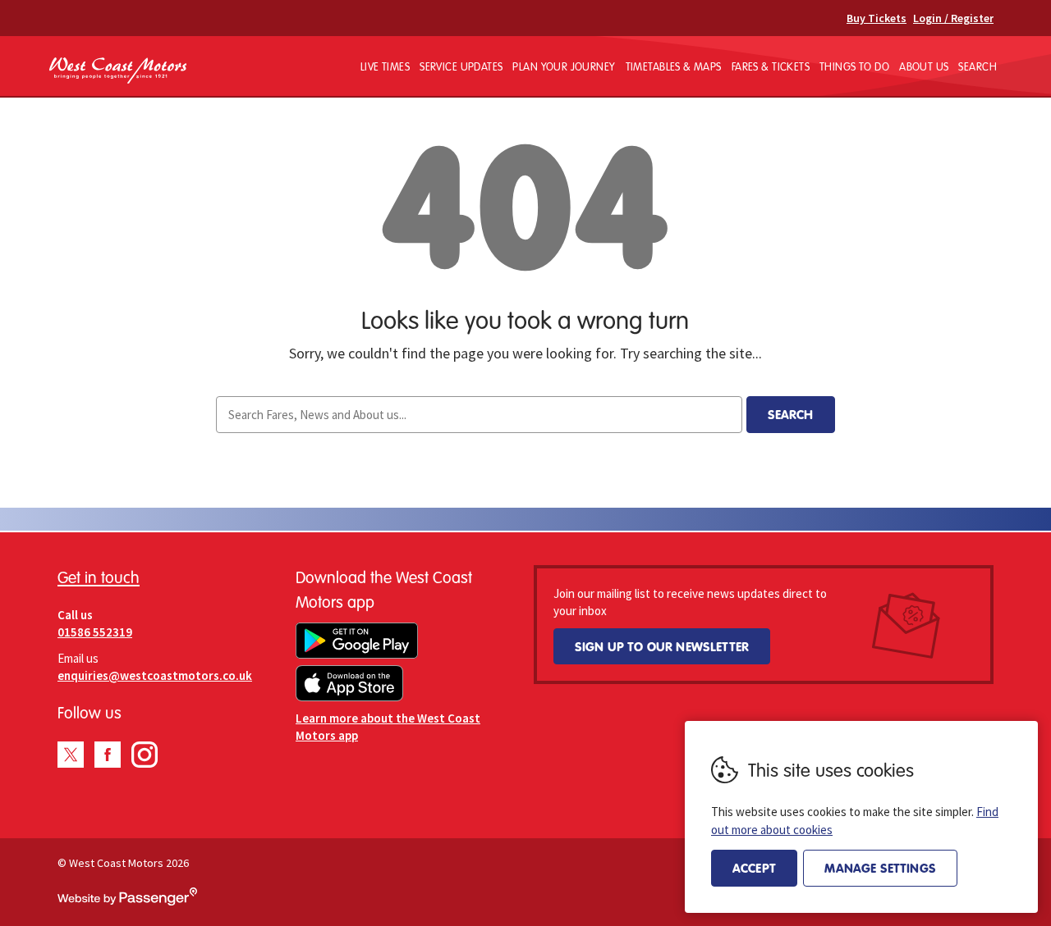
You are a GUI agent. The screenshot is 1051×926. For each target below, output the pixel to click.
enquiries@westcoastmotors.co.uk (154, 675)
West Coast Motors (117, 70)
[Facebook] (107, 754)
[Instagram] (144, 754)
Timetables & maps (674, 66)
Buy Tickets (876, 18)
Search (977, 66)
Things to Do (854, 66)
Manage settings (879, 868)
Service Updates (461, 66)
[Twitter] (70, 754)
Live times (385, 66)
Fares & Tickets (771, 66)
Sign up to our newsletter (662, 646)
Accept (754, 868)
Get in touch (98, 577)
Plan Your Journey (563, 66)
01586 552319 (94, 632)
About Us (923, 66)
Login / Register (953, 18)
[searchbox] (478, 414)
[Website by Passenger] (127, 901)
